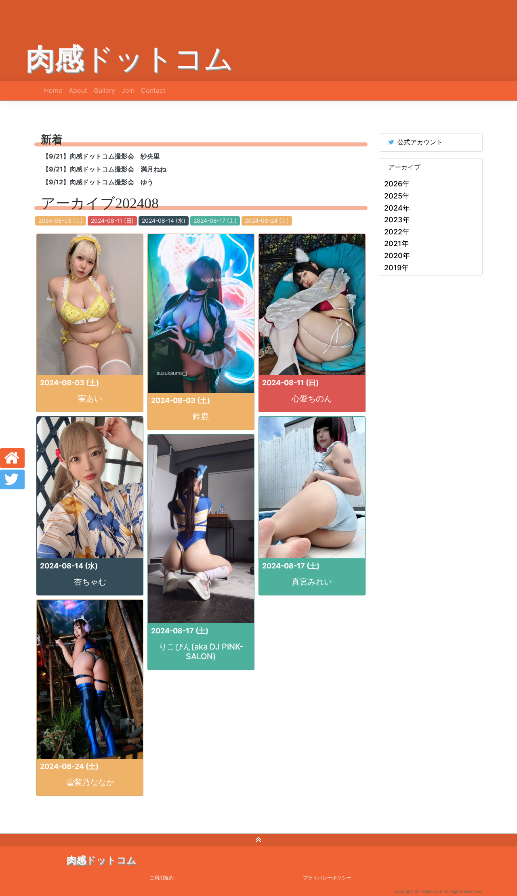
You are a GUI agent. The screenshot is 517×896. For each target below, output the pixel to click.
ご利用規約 (161, 878)
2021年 (396, 243)
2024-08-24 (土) (267, 220)
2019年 (396, 267)
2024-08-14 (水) (163, 220)
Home (53, 90)
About (78, 90)
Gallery (104, 90)
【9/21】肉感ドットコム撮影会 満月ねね (104, 169)
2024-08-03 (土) (60, 220)
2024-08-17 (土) (215, 220)
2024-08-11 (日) (112, 220)
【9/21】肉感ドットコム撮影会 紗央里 (101, 156)
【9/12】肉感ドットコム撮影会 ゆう (97, 182)
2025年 (397, 196)
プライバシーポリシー (327, 878)
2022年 (397, 232)
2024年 (397, 208)
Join (128, 90)
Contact (153, 90)
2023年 (397, 219)
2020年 (397, 255)
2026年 (397, 184)
